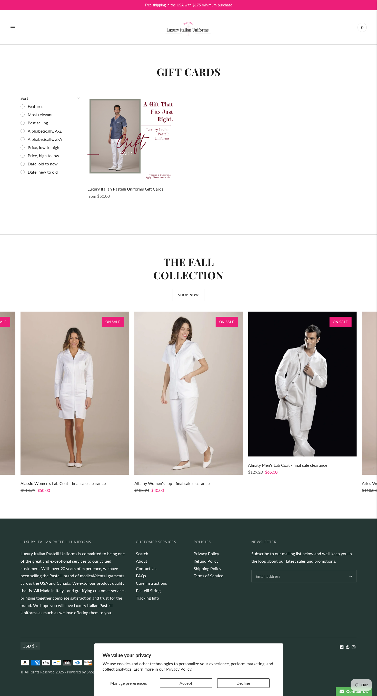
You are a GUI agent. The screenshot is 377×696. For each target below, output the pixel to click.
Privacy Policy (206, 553)
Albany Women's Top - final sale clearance (172, 483)
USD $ (28, 645)
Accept (186, 683)
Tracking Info (147, 597)
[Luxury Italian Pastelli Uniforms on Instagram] (353, 647)
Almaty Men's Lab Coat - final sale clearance (287, 465)
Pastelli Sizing (148, 590)
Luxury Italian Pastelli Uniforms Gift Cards (125, 188)
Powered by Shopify (83, 672)
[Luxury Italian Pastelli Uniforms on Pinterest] (348, 647)
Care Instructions (151, 583)
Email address (267, 570)
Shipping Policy (207, 568)
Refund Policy (206, 561)
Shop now (188, 295)
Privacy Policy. (179, 669)
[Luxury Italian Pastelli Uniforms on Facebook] (342, 647)
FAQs (141, 575)
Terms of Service (208, 575)
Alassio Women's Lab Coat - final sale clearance (63, 483)
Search (142, 553)
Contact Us (146, 568)
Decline (243, 683)
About (141, 561)
